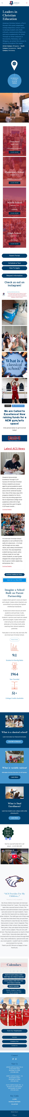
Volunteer (14, 1104)
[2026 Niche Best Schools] (14, 833)
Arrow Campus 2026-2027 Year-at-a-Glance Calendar (14, 982)
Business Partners (14, 1102)
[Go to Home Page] (14, 3)
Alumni (14, 1099)
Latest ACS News (14, 449)
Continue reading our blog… (14, 574)
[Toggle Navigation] (27, 3)
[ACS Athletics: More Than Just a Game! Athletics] (14, 390)
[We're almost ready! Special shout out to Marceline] (14, 312)
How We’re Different (14, 742)
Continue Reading (7, 509)
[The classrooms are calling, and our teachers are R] (14, 338)
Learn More (14, 777)
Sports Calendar (14, 986)
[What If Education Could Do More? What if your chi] (14, 364)
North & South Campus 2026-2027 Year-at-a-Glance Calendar (14, 976)
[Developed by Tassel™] (14, 1115)
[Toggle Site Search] (2, 3)
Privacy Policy (14, 1112)
